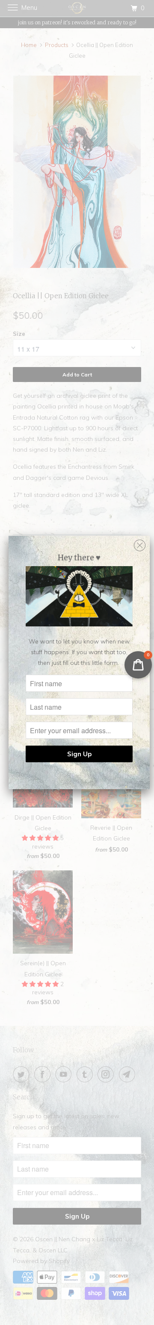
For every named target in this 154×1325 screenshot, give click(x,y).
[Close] (139, 543)
